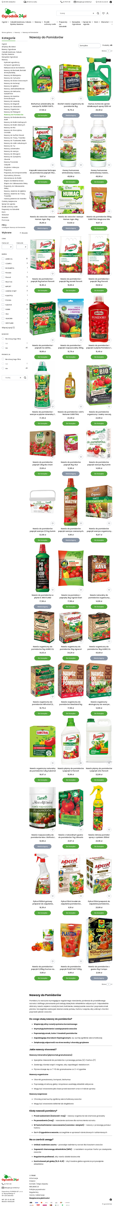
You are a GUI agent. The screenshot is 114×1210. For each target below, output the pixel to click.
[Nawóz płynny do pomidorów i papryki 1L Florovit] (71, 742)
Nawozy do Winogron (12, 154)
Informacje (33, 1178)
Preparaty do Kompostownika (15, 173)
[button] (98, 13)
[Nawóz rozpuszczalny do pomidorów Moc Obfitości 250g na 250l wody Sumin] (42, 808)
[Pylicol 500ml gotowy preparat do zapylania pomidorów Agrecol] (42, 874)
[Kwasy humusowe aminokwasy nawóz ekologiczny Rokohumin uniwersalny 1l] (99, 143)
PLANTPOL (9, 296)
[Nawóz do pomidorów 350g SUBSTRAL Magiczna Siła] (99, 200)
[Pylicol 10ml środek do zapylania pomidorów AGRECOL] (71, 874)
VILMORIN (8, 318)
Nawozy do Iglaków (11, 86)
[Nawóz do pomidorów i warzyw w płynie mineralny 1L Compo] (42, 385)
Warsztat (5, 215)
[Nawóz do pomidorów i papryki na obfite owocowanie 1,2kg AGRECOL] (42, 319)
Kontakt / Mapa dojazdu (38, 1184)
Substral (8, 305)
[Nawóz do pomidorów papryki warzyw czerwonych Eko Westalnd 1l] (71, 502)
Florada (8, 273)
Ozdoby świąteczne (9, 201)
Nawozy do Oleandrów (12, 106)
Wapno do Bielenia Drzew (13, 181)
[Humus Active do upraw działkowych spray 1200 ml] (99, 79)
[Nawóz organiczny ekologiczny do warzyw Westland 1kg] (99, 681)
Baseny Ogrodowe (9, 49)
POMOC (32, 1181)
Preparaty (8, 170)
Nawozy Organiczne (11, 109)
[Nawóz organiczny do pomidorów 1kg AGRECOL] (42, 628)
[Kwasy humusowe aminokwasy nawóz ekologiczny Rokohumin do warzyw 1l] (71, 143)
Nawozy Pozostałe (11, 162)
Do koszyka (42, 115)
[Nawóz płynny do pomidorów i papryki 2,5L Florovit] (99, 742)
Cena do (19, 243)
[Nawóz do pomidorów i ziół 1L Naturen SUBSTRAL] (71, 385)
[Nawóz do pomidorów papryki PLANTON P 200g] (71, 941)
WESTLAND (9, 323)
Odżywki (7, 165)
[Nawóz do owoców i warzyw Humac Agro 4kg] (71, 200)
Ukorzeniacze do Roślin (12, 178)
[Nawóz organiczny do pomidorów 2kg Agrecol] (71, 628)
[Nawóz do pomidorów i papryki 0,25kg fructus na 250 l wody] (42, 940)
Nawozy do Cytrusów (12, 78)
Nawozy (17, 32)
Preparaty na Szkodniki (10, 209)
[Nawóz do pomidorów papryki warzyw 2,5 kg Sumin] (42, 502)
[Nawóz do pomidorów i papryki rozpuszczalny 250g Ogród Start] (71, 319)
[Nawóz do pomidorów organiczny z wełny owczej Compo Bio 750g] (99, 385)
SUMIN (7, 309)
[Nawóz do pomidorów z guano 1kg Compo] (99, 941)
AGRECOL (9, 259)
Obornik (7, 159)
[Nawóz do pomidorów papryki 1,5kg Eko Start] (42, 444)
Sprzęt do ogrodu (8, 204)
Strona (104, 51)
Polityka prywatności (37, 1189)
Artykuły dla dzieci (9, 47)
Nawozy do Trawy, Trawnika (14, 138)
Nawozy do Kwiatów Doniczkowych (11, 97)
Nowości (5, 217)
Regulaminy (34, 1192)
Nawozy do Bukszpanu (12, 75)
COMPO (8, 263)
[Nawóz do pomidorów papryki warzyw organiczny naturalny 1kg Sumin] (99, 502)
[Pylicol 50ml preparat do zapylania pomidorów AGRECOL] (99, 875)
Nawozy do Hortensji (11, 83)
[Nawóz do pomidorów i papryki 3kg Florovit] (99, 254)
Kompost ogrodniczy (12, 65)
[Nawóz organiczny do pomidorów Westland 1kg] (71, 681)
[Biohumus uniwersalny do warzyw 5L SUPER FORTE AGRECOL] (42, 79)
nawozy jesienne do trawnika (15, 199)
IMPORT (8, 286)
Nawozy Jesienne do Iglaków (15, 191)
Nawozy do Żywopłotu (12, 157)
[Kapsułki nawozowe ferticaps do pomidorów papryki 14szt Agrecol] (42, 144)
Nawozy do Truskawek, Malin (15, 140)
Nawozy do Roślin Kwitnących (15, 122)
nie (6, 348)
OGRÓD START (11, 291)
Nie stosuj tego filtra (13, 339)
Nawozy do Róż (9, 127)
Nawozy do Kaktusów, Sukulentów (12, 92)
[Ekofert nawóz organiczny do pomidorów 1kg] (71, 79)
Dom (4, 212)
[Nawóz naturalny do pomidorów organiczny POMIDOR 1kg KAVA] (99, 568)
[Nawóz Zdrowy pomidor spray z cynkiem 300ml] (99, 808)
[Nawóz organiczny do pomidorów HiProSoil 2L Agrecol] (42, 681)
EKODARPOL (9, 268)
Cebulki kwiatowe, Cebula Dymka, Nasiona (11, 53)
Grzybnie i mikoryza (11, 167)
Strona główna (7, 32)
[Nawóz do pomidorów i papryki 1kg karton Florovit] (42, 254)
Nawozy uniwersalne (12, 148)
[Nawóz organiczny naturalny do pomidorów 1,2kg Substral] (42, 742)
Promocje (5, 220)
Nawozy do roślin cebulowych (15, 143)
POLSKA (8, 300)
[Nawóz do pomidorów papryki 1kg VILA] (71, 443)
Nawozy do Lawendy (12, 101)
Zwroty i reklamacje (37, 1195)
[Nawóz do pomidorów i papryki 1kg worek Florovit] (71, 254)
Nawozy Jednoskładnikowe (14, 89)
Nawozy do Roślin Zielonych (14, 125)
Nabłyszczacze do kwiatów (14, 68)
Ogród (4, 44)
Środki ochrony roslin (10, 207)
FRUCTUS (8, 282)
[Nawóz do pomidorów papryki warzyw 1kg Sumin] (99, 443)
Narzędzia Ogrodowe (10, 57)
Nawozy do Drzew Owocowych (16, 81)
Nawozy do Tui (9, 146)
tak (6, 343)
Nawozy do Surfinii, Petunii (14, 135)
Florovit (8, 277)
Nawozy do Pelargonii (12, 112)
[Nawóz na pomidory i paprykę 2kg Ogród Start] (71, 569)
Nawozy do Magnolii (11, 104)
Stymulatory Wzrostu (12, 175)
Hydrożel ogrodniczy (11, 62)
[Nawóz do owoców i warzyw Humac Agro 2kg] (42, 200)
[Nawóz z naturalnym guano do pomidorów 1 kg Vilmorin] (71, 808)
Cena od (5, 243)
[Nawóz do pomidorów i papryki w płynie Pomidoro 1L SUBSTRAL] (99, 319)
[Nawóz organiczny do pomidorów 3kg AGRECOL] (99, 627)
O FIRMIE (32, 1175)
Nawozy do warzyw (11, 151)
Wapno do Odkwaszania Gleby (16, 183)
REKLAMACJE (34, 1187)
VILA (6, 314)
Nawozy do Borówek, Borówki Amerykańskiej (15, 71)
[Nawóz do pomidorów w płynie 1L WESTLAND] (42, 568)
